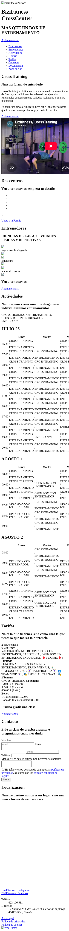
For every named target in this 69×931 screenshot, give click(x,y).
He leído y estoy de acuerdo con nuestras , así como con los (32, 772)
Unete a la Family (11, 220)
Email (38, 744)
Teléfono (6, 755)
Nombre (6, 740)
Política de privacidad (13, 921)
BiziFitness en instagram (15, 890)
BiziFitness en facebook (14, 893)
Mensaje (6, 758)
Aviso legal (7, 918)
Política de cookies (11, 924)
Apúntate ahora (10, 40)
